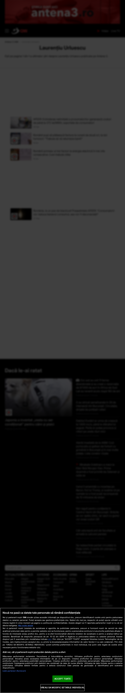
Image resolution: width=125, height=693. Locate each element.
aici (49, 639)
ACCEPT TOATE (62, 678)
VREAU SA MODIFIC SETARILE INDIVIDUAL (62, 687)
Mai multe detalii (25, 625)
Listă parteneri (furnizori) (14, 671)
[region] (62, 650)
